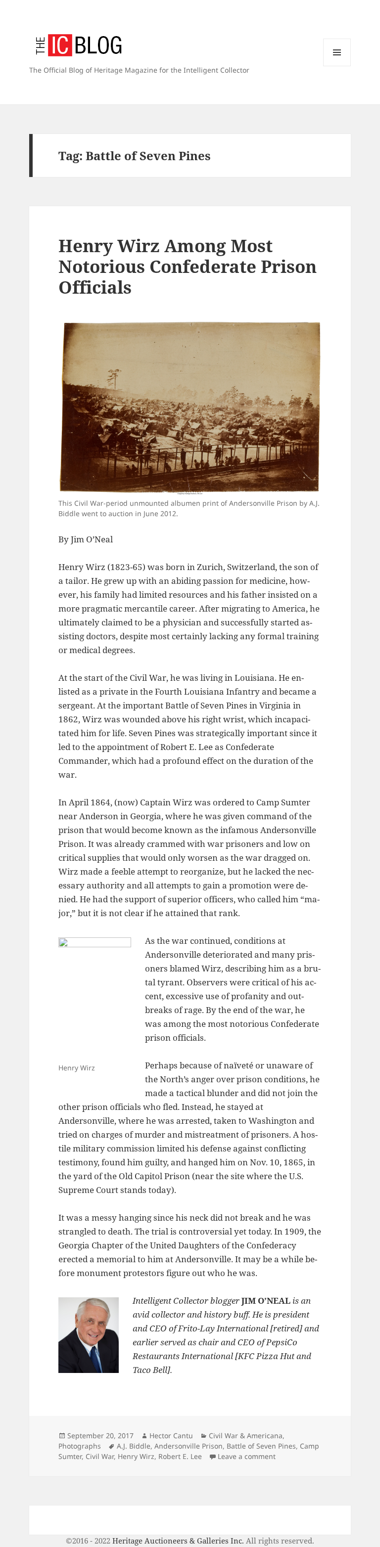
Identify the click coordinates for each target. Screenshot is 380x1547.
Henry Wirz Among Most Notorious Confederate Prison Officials (187, 266)
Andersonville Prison (188, 1446)
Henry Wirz (136, 1456)
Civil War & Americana (246, 1435)
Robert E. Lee (180, 1456)
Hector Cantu (171, 1435)
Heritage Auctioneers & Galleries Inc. (178, 1541)
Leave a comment (247, 1456)
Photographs (79, 1446)
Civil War (100, 1456)
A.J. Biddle (133, 1446)
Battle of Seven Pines (261, 1446)
